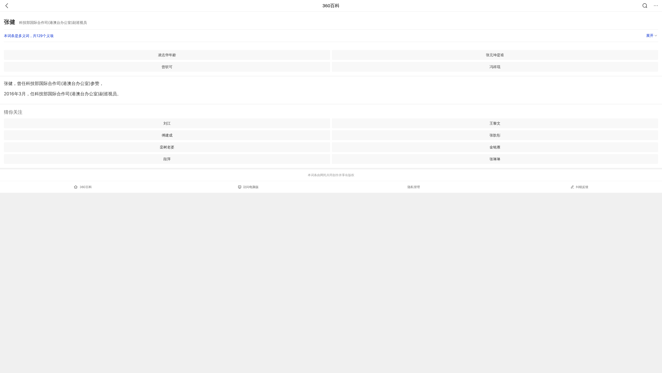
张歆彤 (495, 135)
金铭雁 (495, 147)
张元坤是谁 (495, 55)
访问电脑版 (251, 187)
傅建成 (167, 135)
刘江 (167, 123)
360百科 (331, 5)
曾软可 (167, 66)
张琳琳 (495, 159)
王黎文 (495, 123)
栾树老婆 (167, 147)
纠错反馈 (582, 187)
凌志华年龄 (167, 55)
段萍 (167, 159)
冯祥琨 (495, 66)
